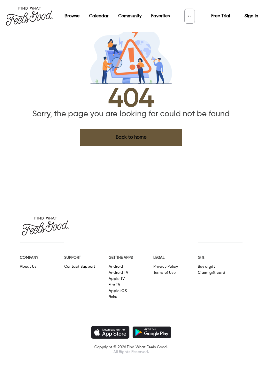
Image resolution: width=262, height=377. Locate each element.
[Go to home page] (29, 16)
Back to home (131, 137)
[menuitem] (67, 16)
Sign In (251, 16)
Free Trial (220, 16)
